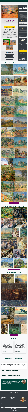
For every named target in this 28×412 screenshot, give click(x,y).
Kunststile (4, 2)
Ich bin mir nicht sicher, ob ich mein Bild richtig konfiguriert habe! (11, 375)
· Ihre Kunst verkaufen (12, 399)
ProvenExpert (6, 351)
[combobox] (23, 11)
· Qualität (11, 400)
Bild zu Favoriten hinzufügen (10, 54)
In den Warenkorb (23, 51)
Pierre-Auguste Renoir (13, 2)
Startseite (2, 2)
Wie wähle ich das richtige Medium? (7, 372)
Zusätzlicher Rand (20, 10)
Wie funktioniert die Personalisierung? (7, 361)
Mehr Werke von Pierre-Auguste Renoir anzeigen (14, 269)
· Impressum (2, 399)
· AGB (1, 400)
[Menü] (1, 1)
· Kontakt (2, 398)
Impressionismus (8, 2)
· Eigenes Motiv (11, 398)
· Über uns (2, 403)
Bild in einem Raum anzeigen (10, 57)
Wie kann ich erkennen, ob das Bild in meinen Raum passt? (10, 370)
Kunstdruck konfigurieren (10, 27)
